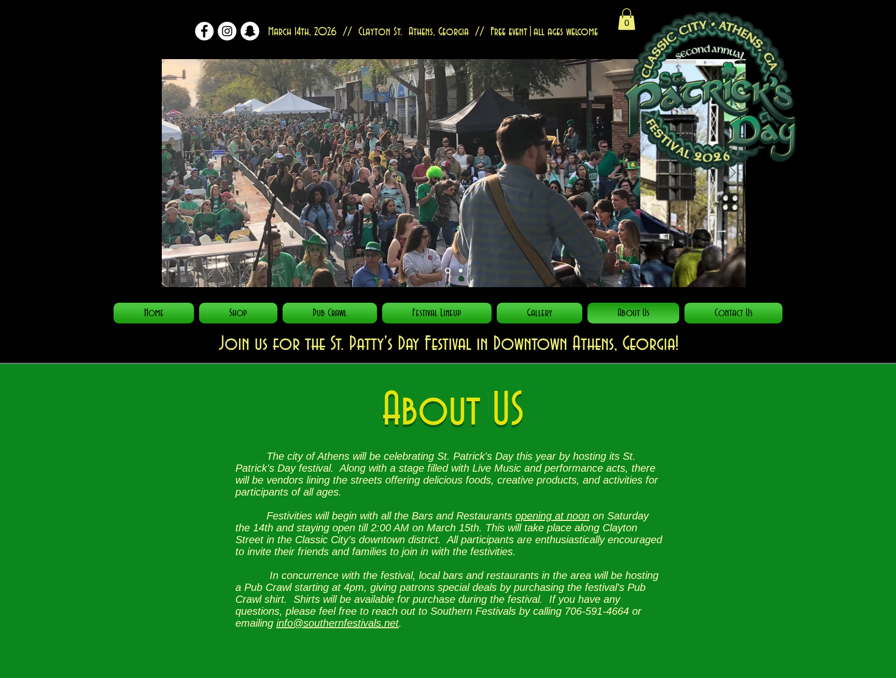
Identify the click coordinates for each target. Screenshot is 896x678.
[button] (627, 19)
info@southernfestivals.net (337, 623)
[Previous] (176, 173)
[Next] (731, 173)
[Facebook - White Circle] (204, 31)
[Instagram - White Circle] (227, 31)
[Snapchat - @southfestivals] (250, 31)
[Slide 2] (448, 271)
